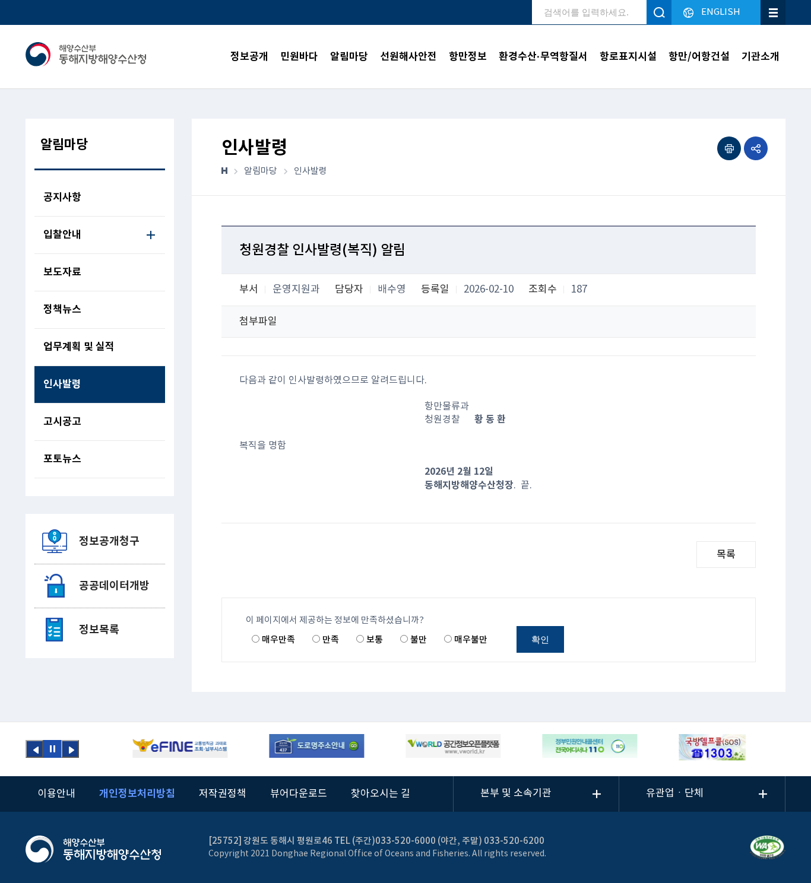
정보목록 (99, 629)
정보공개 (249, 56)
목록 (726, 555)
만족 (330, 640)
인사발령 (310, 171)
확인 (540, 639)
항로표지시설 (628, 56)
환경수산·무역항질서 (543, 56)
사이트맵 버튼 (773, 12)
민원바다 (299, 56)
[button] (34, 749)
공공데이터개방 (114, 585)
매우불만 (470, 640)
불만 (418, 640)
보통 (374, 640)
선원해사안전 (408, 56)
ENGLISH (720, 12)
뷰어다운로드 (298, 794)
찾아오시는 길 (380, 794)
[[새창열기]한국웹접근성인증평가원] (767, 847)
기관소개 (761, 56)
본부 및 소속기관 (516, 793)
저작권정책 (222, 794)
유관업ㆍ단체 (675, 793)
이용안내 (56, 794)
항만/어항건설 (699, 56)
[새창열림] (179, 747)
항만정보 (468, 56)
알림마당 (349, 56)
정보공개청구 (109, 541)
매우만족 (278, 640)
